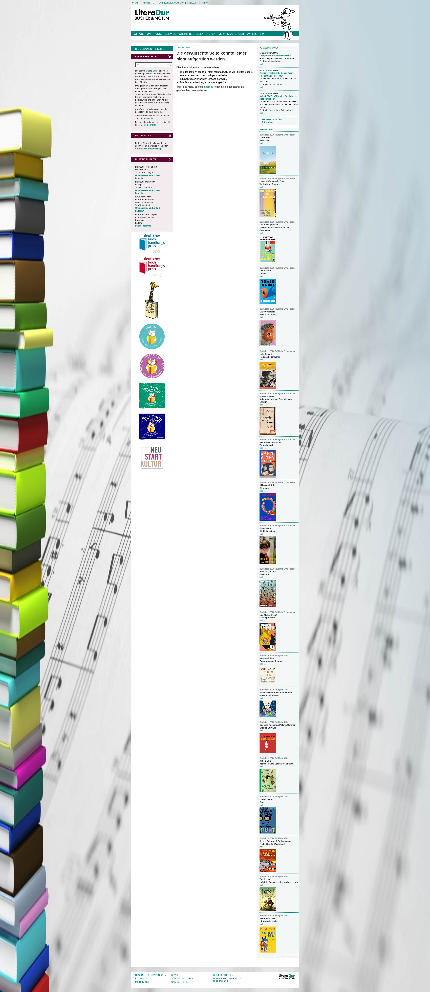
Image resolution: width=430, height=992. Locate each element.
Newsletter (149, 3)
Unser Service (165, 33)
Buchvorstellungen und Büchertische (227, 979)
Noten (211, 33)
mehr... (263, 64)
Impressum (192, 3)
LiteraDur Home (183, 47)
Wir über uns (143, 33)
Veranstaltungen (231, 33)
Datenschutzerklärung (171, 3)
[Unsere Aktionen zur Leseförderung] (152, 300)
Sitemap (205, 3)
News (174, 975)
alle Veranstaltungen (272, 119)
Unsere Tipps (256, 33)
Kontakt (135, 3)
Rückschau (267, 122)
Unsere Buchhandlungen (150, 975)
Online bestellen (191, 33)
